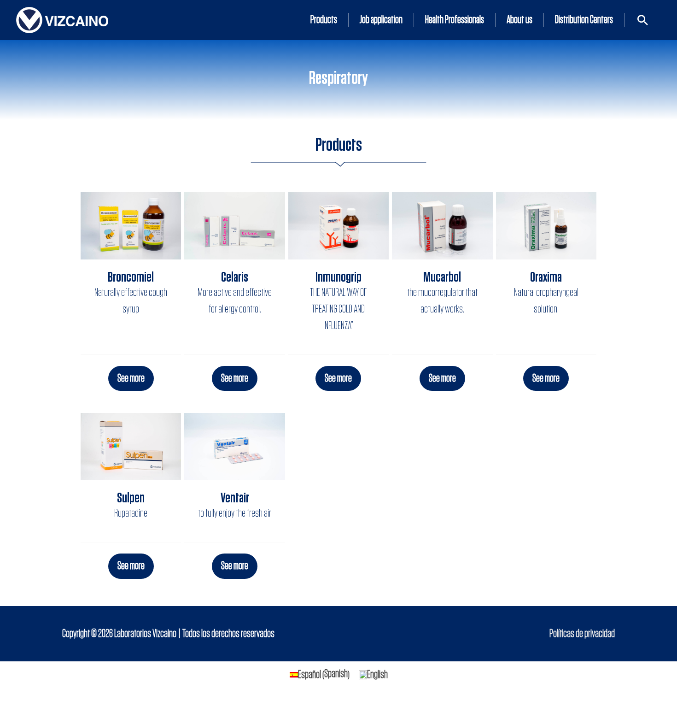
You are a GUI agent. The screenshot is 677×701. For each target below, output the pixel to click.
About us (519, 19)
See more (131, 378)
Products (323, 19)
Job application (381, 19)
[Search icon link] (643, 20)
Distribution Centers (584, 19)
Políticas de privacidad (582, 633)
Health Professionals (454, 19)
